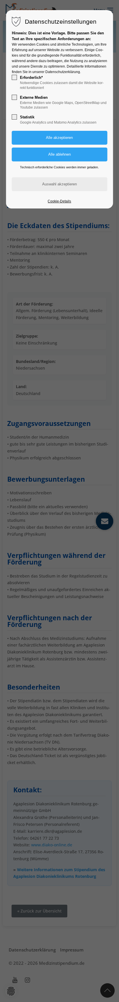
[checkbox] (14, 77)
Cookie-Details (59, 201)
